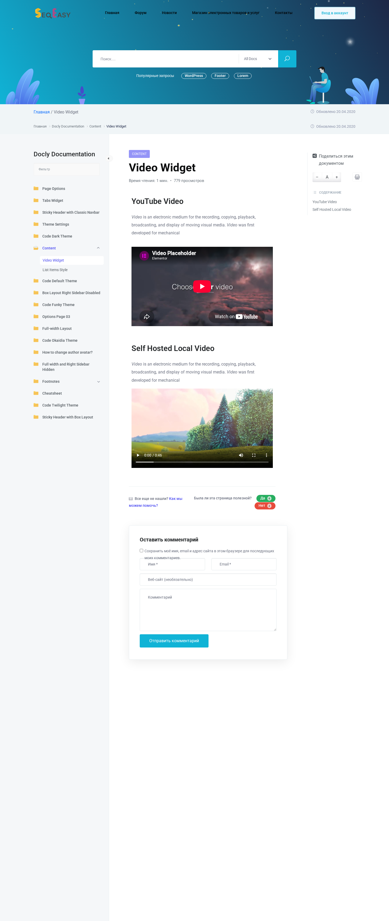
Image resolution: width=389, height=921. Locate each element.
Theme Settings (55, 224)
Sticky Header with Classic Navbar (70, 212)
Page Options (53, 188)
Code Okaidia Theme (60, 340)
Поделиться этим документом (336, 160)
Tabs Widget (52, 200)
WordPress (194, 76)
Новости (170, 13)
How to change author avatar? (67, 352)
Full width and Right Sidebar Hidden (65, 367)
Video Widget (53, 260)
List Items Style (55, 270)
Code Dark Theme (57, 236)
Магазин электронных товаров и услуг (226, 13)
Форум (141, 13)
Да (265, 498)
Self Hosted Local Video (332, 209)
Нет (264, 505)
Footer (220, 76)
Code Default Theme (59, 281)
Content (49, 248)
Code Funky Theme (58, 305)
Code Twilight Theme (60, 405)
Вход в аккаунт (335, 13)
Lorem (242, 76)
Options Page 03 (56, 316)
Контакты (284, 13)
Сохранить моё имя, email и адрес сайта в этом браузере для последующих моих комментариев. (209, 554)
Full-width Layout (57, 328)
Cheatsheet (52, 393)
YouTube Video (325, 202)
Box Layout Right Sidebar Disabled (71, 293)
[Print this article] (357, 177)
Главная (112, 13)
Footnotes (51, 381)
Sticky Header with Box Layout (67, 417)
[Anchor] (187, 201)
